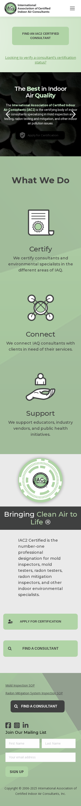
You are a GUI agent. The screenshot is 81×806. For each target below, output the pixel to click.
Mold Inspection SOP (20, 685)
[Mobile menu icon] (72, 8)
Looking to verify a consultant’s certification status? (40, 60)
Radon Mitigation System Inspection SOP (34, 693)
